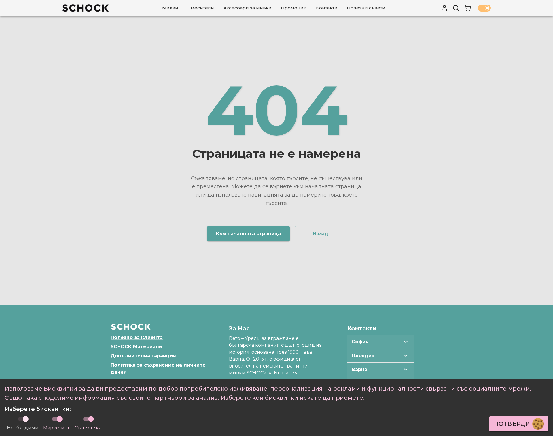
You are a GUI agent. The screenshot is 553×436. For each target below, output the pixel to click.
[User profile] (444, 8)
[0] (467, 8)
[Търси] (456, 8)
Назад (320, 233)
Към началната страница (248, 233)
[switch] (59, 419)
